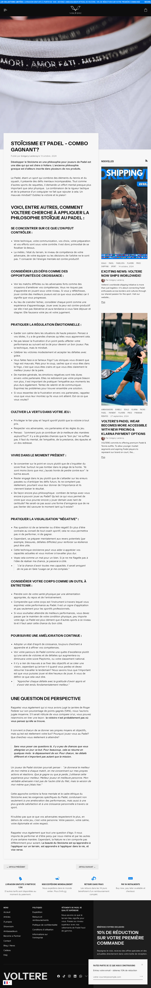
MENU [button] (6, 907)
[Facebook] (58, 976)
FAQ (5, 955)
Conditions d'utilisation (42, 929)
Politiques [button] (37, 907)
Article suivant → (87, 867)
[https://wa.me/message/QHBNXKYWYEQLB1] (80, 976)
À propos (8, 921)
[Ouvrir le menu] (8, 10)
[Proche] (143, 963)
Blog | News (9, 945)
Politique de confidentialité (44, 924)
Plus (103, 302)
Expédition (37, 912)
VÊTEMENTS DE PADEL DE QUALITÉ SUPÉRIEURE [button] (71, 909)
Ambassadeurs (10, 931)
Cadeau (7, 950)
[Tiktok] (64, 976)
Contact (7, 940)
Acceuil (7, 912)
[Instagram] (69, 976)
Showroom (9, 926)
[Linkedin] (75, 976)
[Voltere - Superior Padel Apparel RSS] (146, 161)
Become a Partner (12, 936)
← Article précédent (15, 867)
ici (65, 891)
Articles (7, 916)
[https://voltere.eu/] (86, 976)
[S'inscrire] (140, 976)
